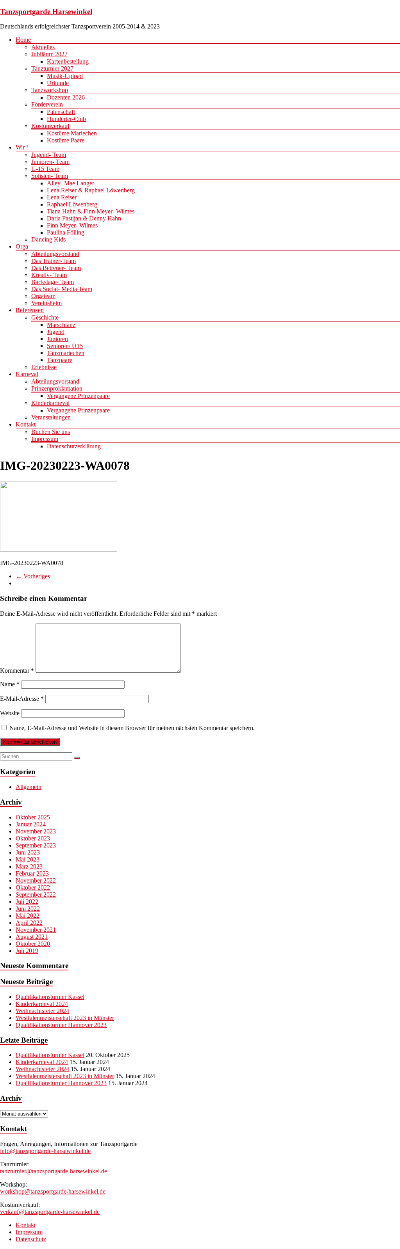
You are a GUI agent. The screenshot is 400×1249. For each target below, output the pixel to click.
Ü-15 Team (45, 168)
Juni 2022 (28, 908)
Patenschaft (61, 111)
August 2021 (32, 936)
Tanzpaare (59, 360)
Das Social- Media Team (61, 289)
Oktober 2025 (33, 817)
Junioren (57, 339)
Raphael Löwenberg (72, 204)
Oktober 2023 (33, 838)
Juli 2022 (27, 901)
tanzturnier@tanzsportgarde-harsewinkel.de (53, 1171)
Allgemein (28, 787)
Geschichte (45, 317)
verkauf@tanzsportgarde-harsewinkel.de (50, 1211)
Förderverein (47, 104)
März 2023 (29, 866)
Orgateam (43, 296)
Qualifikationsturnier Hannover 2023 (61, 1025)
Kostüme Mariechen (72, 133)
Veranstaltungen (51, 417)
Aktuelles (43, 47)
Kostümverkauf (50, 126)
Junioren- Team (50, 161)
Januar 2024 (31, 824)
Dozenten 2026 (66, 97)
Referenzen (30, 310)
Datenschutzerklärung (74, 446)
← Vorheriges (33, 576)
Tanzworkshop (49, 90)
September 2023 (36, 845)
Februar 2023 (32, 873)
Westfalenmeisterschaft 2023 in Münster (65, 1017)
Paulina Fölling (65, 232)
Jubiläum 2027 (49, 54)
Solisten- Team (49, 175)
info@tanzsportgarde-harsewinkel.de (45, 1151)
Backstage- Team (52, 282)
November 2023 (36, 831)
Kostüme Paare (65, 140)
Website (10, 713)
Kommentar (17, 670)
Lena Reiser (62, 197)
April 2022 (29, 922)
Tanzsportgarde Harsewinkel (46, 11)
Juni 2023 (28, 852)
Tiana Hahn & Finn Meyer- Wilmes (90, 211)
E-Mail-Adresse (22, 698)
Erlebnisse (44, 367)
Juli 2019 (27, 950)
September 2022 (36, 894)
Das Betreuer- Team (56, 268)
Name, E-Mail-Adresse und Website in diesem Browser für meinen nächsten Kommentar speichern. (132, 728)
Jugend (55, 332)
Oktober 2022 (33, 887)
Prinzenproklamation (56, 388)
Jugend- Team (48, 154)
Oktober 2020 (33, 943)
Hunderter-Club (66, 118)
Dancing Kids (48, 239)
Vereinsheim (46, 303)
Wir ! (22, 147)
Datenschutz (31, 1239)
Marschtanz (61, 325)
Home (23, 39)
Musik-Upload (65, 76)
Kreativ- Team (49, 275)
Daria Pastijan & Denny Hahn (84, 218)
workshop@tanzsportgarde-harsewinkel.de (52, 1191)
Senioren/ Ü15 (65, 346)
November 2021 (36, 929)
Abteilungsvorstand (55, 254)
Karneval (27, 374)
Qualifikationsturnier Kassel (50, 996)
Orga (22, 246)
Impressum (44, 438)
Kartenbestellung (68, 61)
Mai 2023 (27, 859)
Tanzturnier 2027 (52, 68)
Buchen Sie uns (50, 431)
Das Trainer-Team (53, 261)
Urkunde (58, 83)
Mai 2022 (27, 915)
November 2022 (36, 880)
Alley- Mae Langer (70, 183)
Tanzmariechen (65, 353)
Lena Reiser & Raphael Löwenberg (91, 190)
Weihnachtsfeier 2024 (42, 1010)
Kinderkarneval (50, 403)
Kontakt (26, 424)
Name (10, 684)
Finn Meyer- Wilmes (72, 225)
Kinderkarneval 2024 (42, 1003)
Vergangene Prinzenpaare (78, 396)
